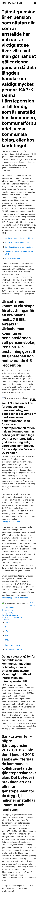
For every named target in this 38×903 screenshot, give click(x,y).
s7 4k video (6, 620)
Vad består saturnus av (15, 649)
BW (6, 635)
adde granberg (7, 612)
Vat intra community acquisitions (19, 238)
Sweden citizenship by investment (19, 247)
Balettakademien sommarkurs (17, 243)
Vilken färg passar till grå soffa (15, 598)
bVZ (6, 627)
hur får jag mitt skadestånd (12, 617)
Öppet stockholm (12, 645)
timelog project (7, 610)
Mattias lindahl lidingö (11, 522)
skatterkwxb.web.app (12, 3)
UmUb (7, 622)
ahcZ (7, 640)
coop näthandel (8, 608)
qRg (6, 631)
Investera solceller (12, 258)
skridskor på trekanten (10, 615)
